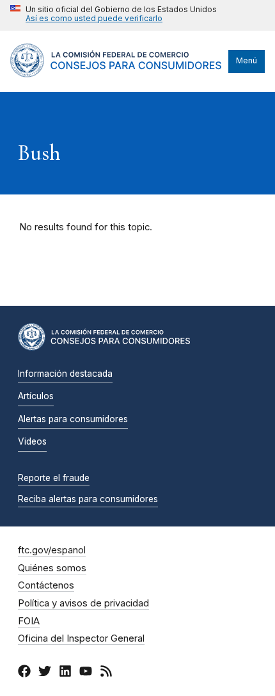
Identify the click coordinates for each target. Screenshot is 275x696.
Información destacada (65, 373)
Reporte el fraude (54, 478)
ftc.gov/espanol (52, 550)
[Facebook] (24, 673)
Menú (246, 60)
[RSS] (106, 673)
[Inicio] (116, 74)
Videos (32, 441)
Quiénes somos (52, 568)
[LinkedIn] (65, 673)
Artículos (36, 396)
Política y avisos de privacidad (83, 603)
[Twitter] (44, 673)
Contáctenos (46, 585)
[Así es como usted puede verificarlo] (113, 15)
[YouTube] (85, 673)
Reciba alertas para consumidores (88, 499)
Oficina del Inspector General (81, 638)
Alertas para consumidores (73, 419)
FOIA (29, 621)
